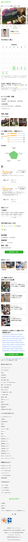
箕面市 (8, 342)
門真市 (22, 342)
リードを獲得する (5, 487)
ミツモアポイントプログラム (14, 534)
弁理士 (2, 424)
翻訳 (2, 433)
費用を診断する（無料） (14, 251)
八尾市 (12, 338)
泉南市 (23, 344)
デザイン (3, 431)
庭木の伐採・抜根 (5, 380)
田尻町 (4, 350)
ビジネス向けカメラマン (6, 416)
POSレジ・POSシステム (6, 455)
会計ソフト (3, 436)
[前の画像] (1, 15)
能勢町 (12, 348)
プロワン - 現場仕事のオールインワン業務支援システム (13, 510)
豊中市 (16, 334)
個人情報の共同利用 (19, 532)
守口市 (22, 336)
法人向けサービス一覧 (6, 468)
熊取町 (21, 348)
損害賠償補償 (4, 477)
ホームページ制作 (5, 428)
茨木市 (8, 338)
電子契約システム (5, 446)
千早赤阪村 (21, 350)
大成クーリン (21, 358)
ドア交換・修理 (4, 394)
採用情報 (3, 508)
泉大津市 (9, 336)
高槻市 (13, 336)
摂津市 (4, 344)
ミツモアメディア (5, 473)
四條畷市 (5, 346)
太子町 (11, 350)
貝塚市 (18, 336)
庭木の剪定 (3, 377)
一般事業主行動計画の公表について (14, 537)
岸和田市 (12, 334)
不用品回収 (3, 375)
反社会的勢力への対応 (20, 530)
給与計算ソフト (4, 441)
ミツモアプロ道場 (5, 490)
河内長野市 (10, 340)
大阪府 (16, 358)
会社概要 (3, 503)
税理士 (2, 402)
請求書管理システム (5, 453)
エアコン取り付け (5, 370)
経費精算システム (5, 443)
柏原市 (12, 342)
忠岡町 (16, 348)
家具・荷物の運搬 (5, 387)
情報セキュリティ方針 (9, 532)
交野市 (9, 346)
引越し (2, 372)
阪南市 (20, 346)
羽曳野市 (17, 342)
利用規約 (9, 528)
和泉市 (4, 342)
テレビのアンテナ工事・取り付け (8, 382)
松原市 (16, 340)
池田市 (21, 334)
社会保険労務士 (4, 421)
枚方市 (4, 338)
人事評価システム (5, 448)
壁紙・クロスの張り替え (6, 384)
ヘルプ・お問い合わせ (6, 470)
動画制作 (3, 426)
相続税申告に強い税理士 (6, 409)
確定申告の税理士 (5, 404)
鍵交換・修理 (4, 397)
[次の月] (26, 45)
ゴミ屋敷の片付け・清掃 (9, 358)
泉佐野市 (17, 338)
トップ (2, 358)
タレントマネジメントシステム (7, 458)
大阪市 (4, 334)
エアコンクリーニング (6, 367)
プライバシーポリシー (16, 528)
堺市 (8, 334)
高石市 (8, 344)
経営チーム (3, 505)
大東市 (20, 340)
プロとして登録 (4, 485)
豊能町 (8, 348)
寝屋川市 (5, 340)
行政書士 (3, 419)
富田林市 (22, 338)
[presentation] (3, 26)
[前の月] (2, 45)
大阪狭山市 (15, 346)
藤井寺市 (13, 344)
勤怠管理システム (5, 438)
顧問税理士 (3, 406)
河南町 (15, 350)
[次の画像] (26, 15)
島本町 (4, 348)
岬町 (8, 350)
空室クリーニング (5, 399)
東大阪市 (18, 344)
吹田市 (4, 336)
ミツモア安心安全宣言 (6, 475)
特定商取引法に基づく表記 (9, 530)
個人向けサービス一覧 (6, 465)
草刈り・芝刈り (4, 389)
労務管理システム (5, 451)
